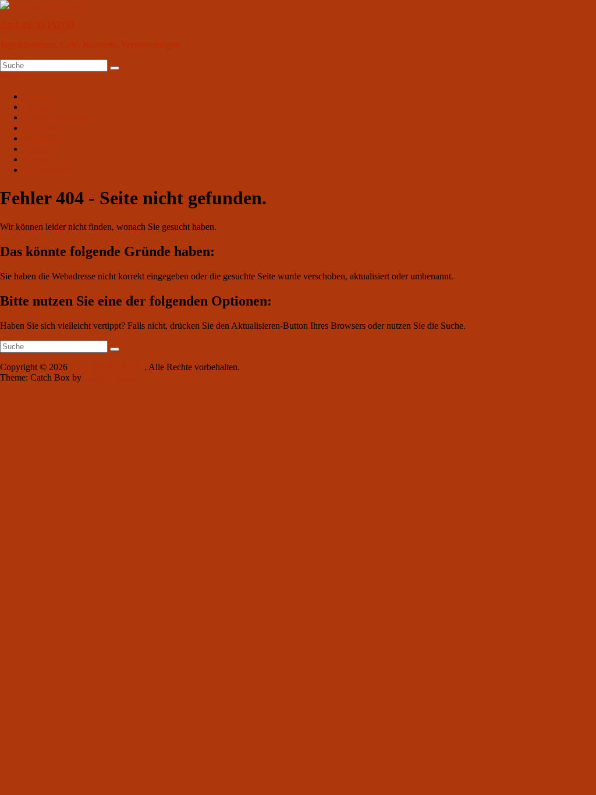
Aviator (37, 107)
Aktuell (37, 96)
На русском (46, 170)
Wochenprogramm (57, 117)
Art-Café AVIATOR (37, 25)
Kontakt (38, 159)
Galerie (36, 149)
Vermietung (44, 138)
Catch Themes (110, 377)
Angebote (41, 128)
